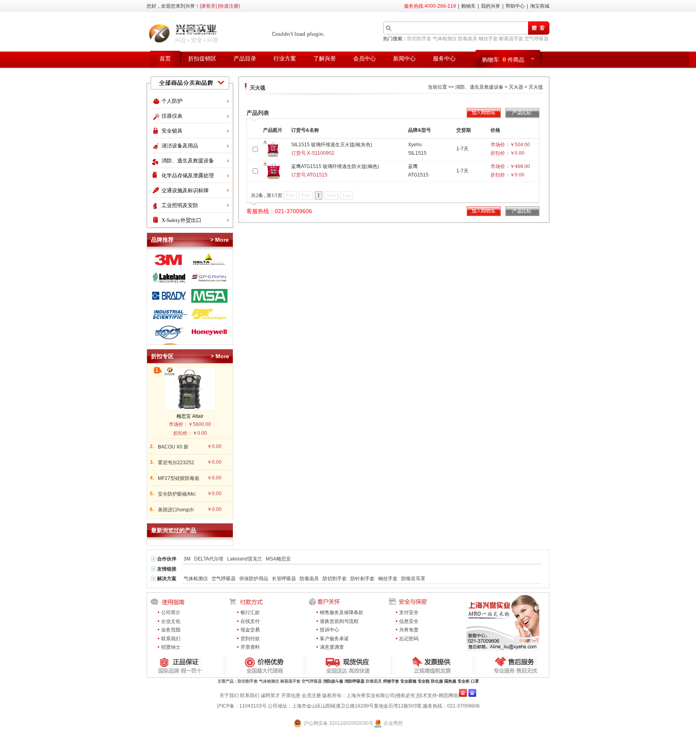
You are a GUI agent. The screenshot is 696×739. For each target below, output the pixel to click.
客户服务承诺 (334, 638)
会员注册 (311, 695)
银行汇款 (250, 612)
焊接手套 (391, 681)
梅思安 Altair (189, 416)
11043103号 (253, 706)
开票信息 (290, 695)
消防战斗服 (333, 681)
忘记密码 (408, 638)
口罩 (475, 681)
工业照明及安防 (180, 205)
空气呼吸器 (536, 39)
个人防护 (172, 101)
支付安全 (408, 612)
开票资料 (250, 647)
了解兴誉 (324, 59)
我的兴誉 (490, 6)
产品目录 (245, 59)
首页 (165, 59)
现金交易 (250, 630)
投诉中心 (329, 630)
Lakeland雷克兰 (244, 559)
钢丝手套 (488, 39)
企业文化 (170, 621)
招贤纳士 (170, 647)
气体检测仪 (445, 39)
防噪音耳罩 (413, 578)
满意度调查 (332, 647)
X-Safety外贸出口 (181, 220)
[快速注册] (229, 6)
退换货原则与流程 (339, 621)
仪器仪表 (172, 116)
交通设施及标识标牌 (185, 190)
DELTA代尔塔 (209, 559)
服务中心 (444, 59)
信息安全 (408, 621)
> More (219, 240)
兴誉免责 (408, 630)
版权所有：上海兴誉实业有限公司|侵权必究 (368, 695)
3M (187, 559)
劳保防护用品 (253, 578)
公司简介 (170, 612)
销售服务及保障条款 (341, 612)
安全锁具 (172, 131)
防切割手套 (419, 39)
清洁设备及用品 (180, 146)
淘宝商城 (539, 6)
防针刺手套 (362, 578)
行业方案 (284, 59)
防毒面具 (467, 39)
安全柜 (464, 681)
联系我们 (170, 638)
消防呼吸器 (354, 681)
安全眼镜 (408, 681)
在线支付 (250, 621)
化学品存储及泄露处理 (188, 175)
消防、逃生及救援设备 (188, 161)
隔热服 (450, 681)
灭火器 (516, 87)
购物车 (468, 6)
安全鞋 (424, 681)
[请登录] (208, 6)
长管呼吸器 (284, 578)
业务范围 (170, 630)
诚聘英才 (270, 695)
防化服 (437, 681)
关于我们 (229, 695)
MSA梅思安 (278, 559)
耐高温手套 (511, 39)
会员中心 (364, 59)
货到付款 (250, 638)
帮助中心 (515, 6)
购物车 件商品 (503, 59)
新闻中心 (404, 59)
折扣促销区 (202, 59)
